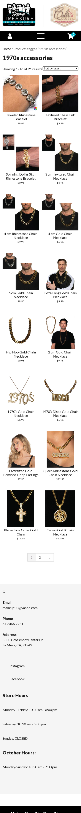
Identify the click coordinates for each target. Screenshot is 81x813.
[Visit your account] (10, 36)
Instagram (17, 666)
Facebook (17, 679)
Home (7, 49)
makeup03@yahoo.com (20, 608)
